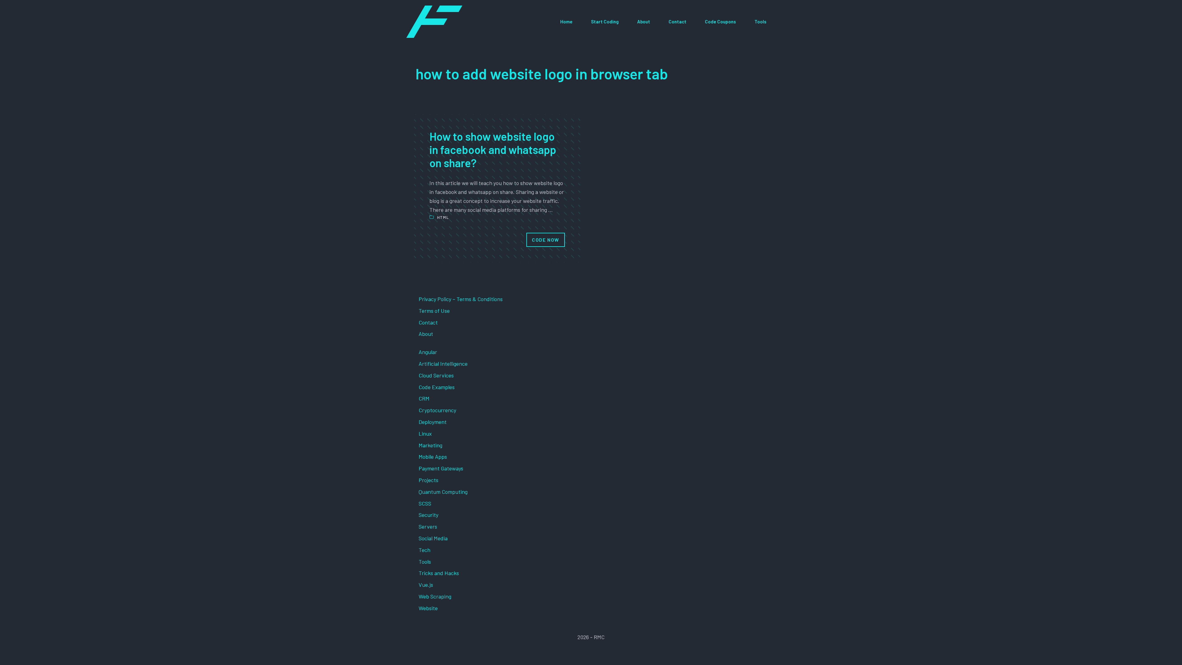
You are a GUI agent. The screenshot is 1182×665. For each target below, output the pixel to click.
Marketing (430, 445)
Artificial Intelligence (443, 363)
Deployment (433, 421)
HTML (443, 217)
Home (566, 21)
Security (428, 514)
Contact (677, 21)
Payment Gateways (441, 468)
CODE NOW (545, 240)
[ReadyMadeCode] (434, 21)
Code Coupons (720, 21)
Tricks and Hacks (439, 573)
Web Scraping (435, 596)
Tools (760, 21)
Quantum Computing (443, 491)
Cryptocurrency (437, 410)
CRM (424, 398)
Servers (428, 526)
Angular (428, 352)
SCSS (425, 503)
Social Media (433, 538)
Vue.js (426, 584)
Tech (424, 549)
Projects (428, 480)
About (643, 21)
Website (428, 608)
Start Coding (605, 21)
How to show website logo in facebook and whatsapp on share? (492, 149)
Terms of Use (434, 310)
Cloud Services (436, 375)
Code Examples (437, 387)
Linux (425, 433)
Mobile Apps (433, 456)
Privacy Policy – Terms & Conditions (461, 299)
